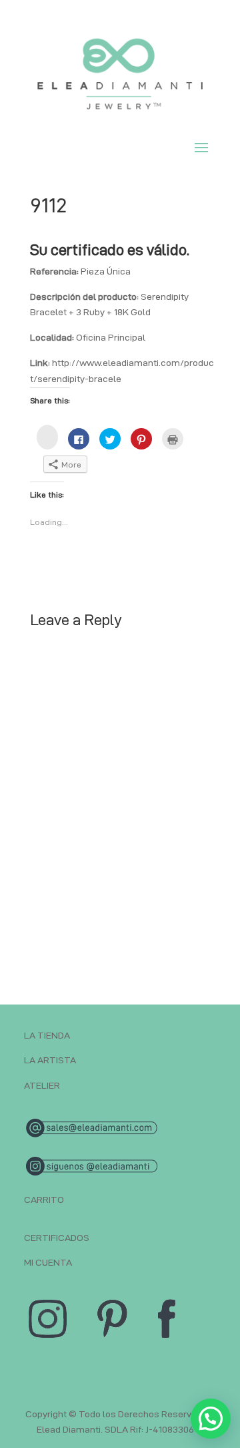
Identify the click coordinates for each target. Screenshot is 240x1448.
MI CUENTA (48, 1262)
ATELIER (42, 1085)
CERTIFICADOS (56, 1237)
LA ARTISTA (50, 1060)
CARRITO (44, 1199)
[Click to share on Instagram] (47, 437)
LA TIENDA (47, 1035)
